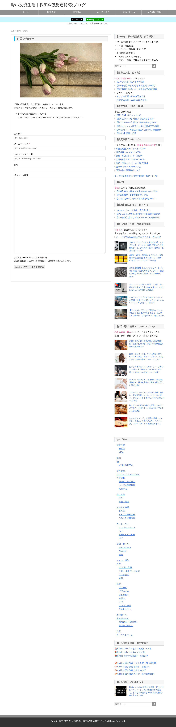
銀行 (121, 538)
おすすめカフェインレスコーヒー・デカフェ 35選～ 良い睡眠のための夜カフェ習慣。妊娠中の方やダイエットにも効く (146, 369)
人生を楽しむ (123, 618)
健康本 (122, 598)
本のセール (122, 615)
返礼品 (122, 511)
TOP (12, 31)
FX (118, 461)
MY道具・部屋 (154, 12)
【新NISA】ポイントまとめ (128, 115)
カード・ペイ (103, 12)
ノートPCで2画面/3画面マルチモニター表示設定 (138, 237)
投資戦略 (121, 478)
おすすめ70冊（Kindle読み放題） (132, 96)
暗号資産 (77, 12)
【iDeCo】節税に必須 (126, 133)
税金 (121, 498)
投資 (119, 631)
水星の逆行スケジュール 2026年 (131, 149)
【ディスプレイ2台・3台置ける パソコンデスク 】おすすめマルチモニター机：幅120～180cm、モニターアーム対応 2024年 (146, 313)
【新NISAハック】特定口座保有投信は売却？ (137, 122)
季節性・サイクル (127, 482)
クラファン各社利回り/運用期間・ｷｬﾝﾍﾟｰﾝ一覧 (136, 176)
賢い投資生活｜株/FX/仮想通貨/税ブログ (48, 5)
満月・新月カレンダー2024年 (129, 156)
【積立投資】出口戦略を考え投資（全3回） (136, 85)
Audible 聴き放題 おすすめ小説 (131, 670)
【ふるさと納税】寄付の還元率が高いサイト (136, 199)
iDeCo (122, 449)
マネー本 (123, 587)
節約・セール (129, 12)
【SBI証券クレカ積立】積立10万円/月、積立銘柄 (138, 130)
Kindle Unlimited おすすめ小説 (131, 652)
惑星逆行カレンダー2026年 (128, 152)
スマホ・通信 (123, 560)
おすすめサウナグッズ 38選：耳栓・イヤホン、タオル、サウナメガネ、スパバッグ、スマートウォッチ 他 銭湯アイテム (145, 421)
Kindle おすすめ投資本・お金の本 (132, 656)
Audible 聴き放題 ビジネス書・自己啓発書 (136, 663)
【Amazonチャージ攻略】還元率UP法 (133, 210)
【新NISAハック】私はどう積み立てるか (135, 119)
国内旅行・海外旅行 (128, 622)
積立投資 (51, 12)
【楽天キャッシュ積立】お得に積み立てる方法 (137, 126)
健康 (121, 578)
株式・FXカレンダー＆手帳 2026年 (132, 163)
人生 (119, 564)
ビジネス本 (124, 591)
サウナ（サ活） (126, 626)
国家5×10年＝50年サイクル (128, 167)
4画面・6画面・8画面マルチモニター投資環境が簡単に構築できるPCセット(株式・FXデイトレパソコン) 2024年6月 (146, 258)
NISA (121, 452)
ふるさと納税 (123, 507)
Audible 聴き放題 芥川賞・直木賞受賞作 (135, 674)
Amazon (122, 551)
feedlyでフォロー (96, 20)
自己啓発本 (124, 595)
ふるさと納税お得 (127, 514)
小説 (121, 602)
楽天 (121, 555)
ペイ (121, 531)
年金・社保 (124, 502)
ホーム (26, 12)
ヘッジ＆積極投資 (127, 485)
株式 (119, 458)
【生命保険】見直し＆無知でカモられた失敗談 (137, 217)
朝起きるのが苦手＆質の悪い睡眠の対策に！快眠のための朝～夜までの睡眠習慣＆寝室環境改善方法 (146, 344)
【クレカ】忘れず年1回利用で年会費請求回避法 (138, 214)
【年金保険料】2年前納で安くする (132, 195)
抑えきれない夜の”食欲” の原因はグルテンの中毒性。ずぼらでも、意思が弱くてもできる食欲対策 (146, 408)
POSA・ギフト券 (127, 534)
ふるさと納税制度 (127, 518)
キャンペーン (125, 547)
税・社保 (121, 494)
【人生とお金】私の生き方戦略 (130, 82)
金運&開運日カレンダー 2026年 (130, 159)
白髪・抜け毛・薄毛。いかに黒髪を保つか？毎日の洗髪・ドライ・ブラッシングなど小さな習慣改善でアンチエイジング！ (146, 356)
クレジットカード (127, 527)
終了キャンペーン (125, 635)
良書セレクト (125, 609)
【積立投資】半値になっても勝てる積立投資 (136, 89)
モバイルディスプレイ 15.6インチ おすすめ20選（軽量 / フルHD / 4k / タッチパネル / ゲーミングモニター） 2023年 (146, 300)
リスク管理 (124, 575)
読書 (119, 584)
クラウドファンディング (128, 474)
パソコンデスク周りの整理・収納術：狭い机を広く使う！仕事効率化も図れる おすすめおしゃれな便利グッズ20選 (146, 287)
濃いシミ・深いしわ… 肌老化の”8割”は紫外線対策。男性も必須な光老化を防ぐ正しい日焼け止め (146, 382)
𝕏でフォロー (77, 20)
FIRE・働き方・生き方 (129, 571)
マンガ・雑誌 (125, 605)
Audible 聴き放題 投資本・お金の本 (133, 667)
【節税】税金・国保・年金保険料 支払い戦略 (137, 191)
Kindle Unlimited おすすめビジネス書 (134, 649)
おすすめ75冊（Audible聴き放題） (133, 100)
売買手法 (123, 489)
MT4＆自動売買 (126, 465)
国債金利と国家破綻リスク (128, 170)
